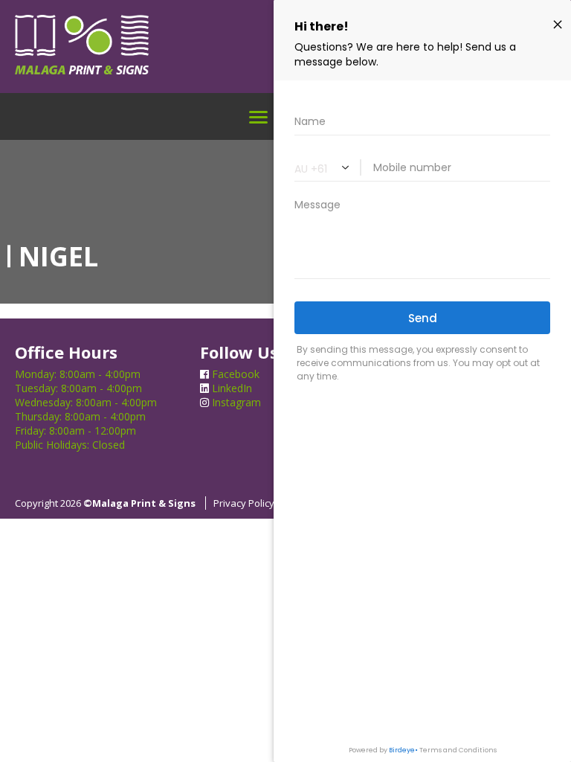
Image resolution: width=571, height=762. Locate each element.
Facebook (234, 374)
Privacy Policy (243, 503)
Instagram (235, 402)
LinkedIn (230, 388)
